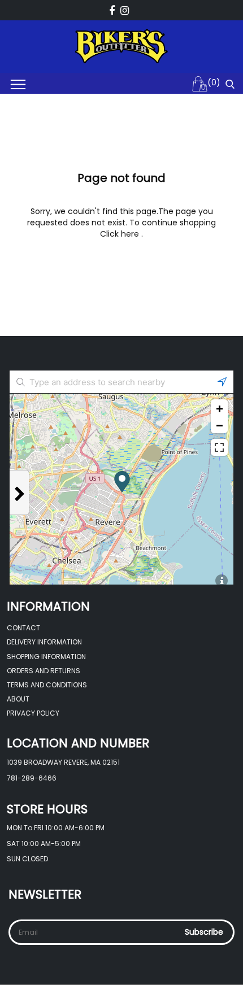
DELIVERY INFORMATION (44, 642)
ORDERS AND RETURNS (43, 670)
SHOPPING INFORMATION (46, 656)
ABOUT (18, 699)
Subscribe (204, 932)
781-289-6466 (32, 778)
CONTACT (23, 628)
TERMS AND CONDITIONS (47, 685)
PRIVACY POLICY (33, 713)
